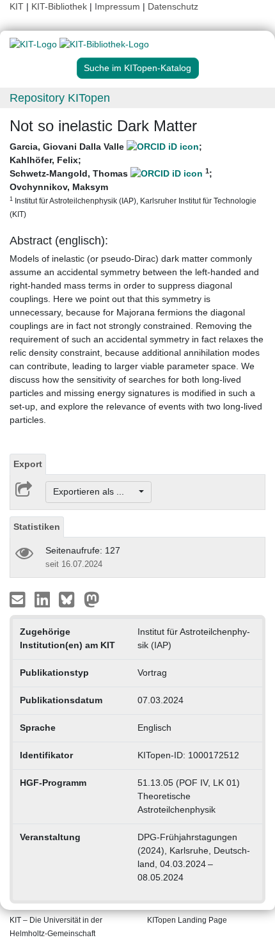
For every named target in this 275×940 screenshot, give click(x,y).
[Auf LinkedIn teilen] (43, 598)
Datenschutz (173, 6)
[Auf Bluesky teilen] (70, 598)
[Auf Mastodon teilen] (92, 598)
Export (27, 464)
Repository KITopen (60, 98)
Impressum (117, 6)
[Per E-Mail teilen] (19, 598)
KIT (17, 6)
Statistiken (36, 527)
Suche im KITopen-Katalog (137, 68)
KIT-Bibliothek (60, 6)
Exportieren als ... (95, 491)
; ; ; (133, 179)
